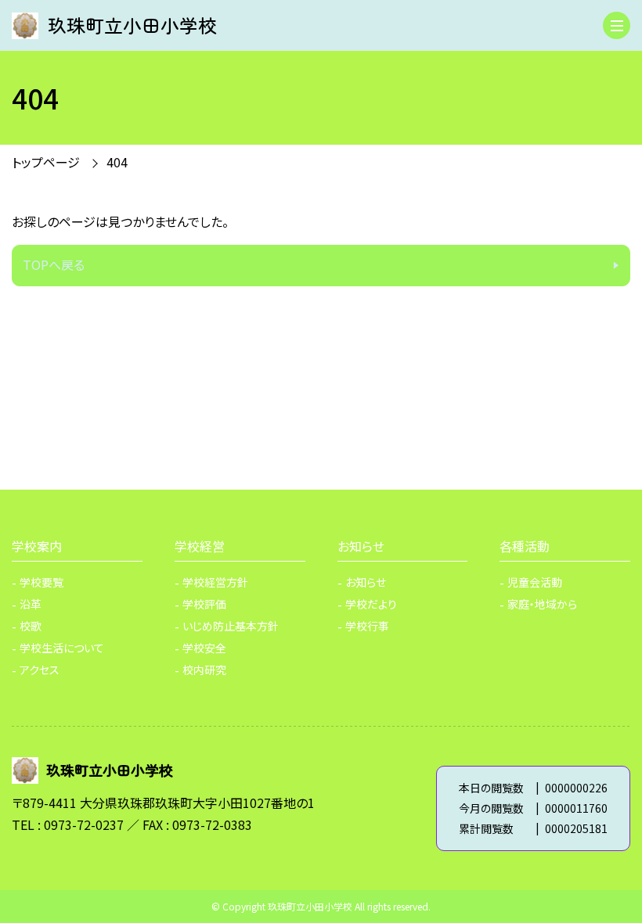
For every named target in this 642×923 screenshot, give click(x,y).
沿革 (30, 604)
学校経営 (200, 546)
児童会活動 (534, 582)
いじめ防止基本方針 (230, 626)
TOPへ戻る (54, 264)
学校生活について (62, 647)
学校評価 (204, 604)
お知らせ (360, 546)
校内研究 (204, 669)
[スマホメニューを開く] (616, 25)
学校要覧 (41, 582)
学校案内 (37, 546)
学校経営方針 (215, 582)
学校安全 (204, 647)
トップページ (46, 162)
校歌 (30, 626)
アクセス (40, 669)
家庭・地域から (542, 604)
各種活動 (525, 546)
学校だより (371, 604)
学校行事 (367, 626)
